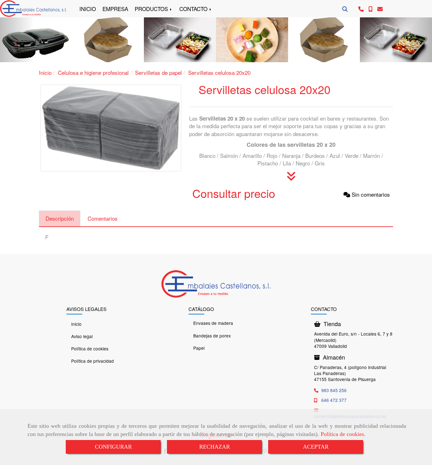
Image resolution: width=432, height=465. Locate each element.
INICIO (87, 9)
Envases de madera (213, 323)
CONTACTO (194, 9)
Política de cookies (342, 434)
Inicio (76, 324)
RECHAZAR (214, 447)
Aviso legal (82, 336)
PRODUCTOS (152, 9)
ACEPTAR (316, 447)
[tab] (59, 219)
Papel (199, 348)
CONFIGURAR (113, 447)
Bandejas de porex (212, 335)
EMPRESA (115, 9)
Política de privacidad (92, 361)
